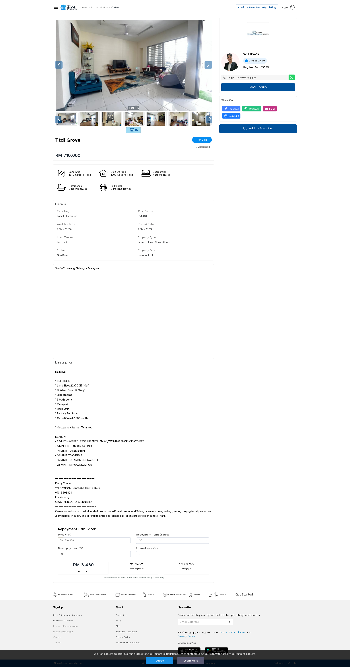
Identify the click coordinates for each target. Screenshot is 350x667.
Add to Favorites (261, 128)
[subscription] (229, 622)
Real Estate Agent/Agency (67, 615)
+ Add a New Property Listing (257, 7)
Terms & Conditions (232, 632)
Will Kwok (251, 54)
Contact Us (121, 615)
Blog (118, 626)
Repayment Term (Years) (152, 534)
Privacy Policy (123, 637)
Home (84, 7)
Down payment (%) (70, 548)
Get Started (244, 594)
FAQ (118, 621)
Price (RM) (64, 534)
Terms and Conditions (128, 642)
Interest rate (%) (147, 548)
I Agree (159, 661)
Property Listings (100, 7)
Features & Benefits (126, 632)
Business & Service (63, 621)
